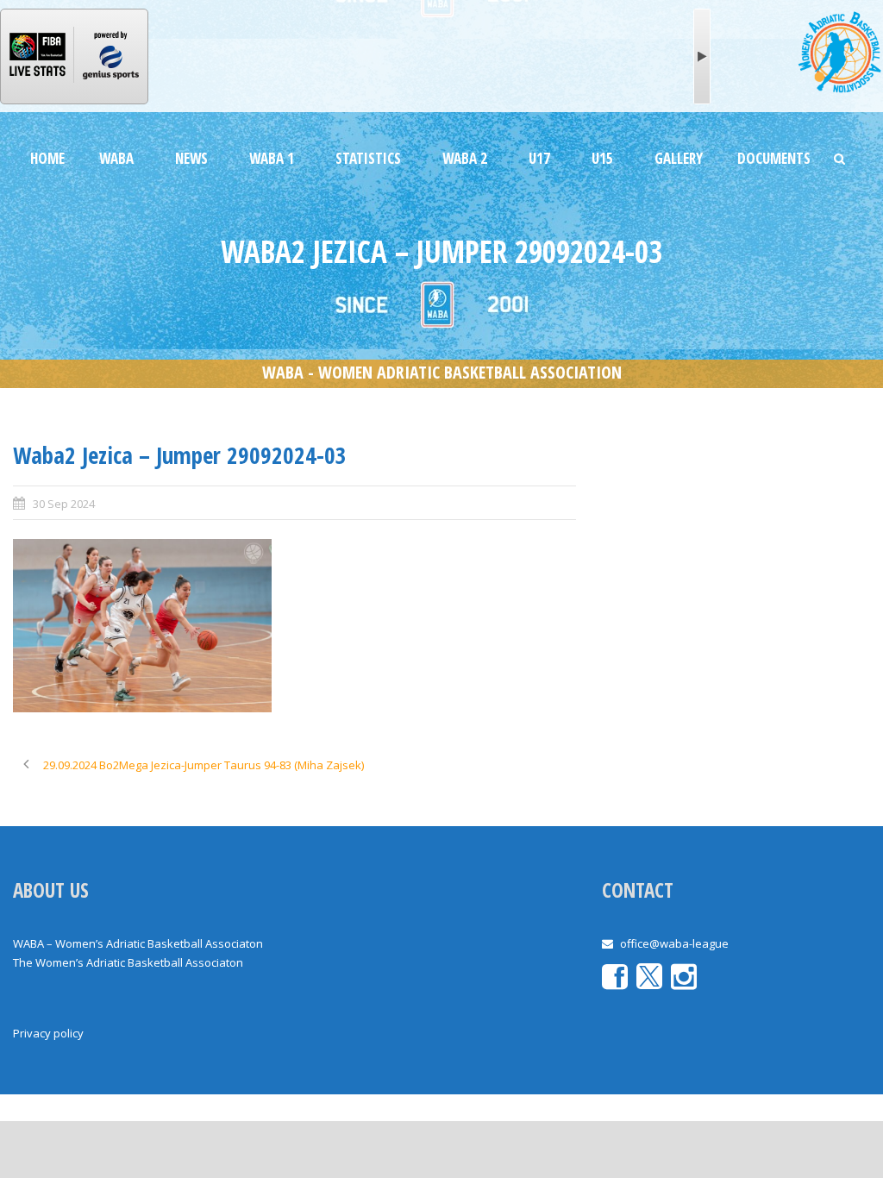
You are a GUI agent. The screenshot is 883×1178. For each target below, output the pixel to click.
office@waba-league (674, 943)
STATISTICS (368, 158)
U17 (539, 158)
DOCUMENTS (774, 158)
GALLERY (678, 158)
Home (47, 158)
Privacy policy (48, 1033)
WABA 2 (464, 158)
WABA (116, 158)
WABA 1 (271, 158)
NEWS (191, 158)
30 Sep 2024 (64, 503)
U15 (602, 158)
